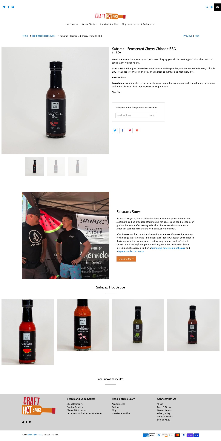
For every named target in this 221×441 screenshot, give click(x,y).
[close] (217, 1)
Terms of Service (165, 416)
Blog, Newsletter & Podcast (137, 24)
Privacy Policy (163, 413)
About (160, 404)
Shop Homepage (75, 404)
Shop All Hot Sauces (76, 410)
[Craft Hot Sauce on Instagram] (13, 7)
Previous (187, 35)
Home (25, 36)
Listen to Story (126, 259)
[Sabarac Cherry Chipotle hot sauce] (55, 100)
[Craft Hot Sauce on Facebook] (9, 7)
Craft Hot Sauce (34, 435)
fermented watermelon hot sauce (168, 248)
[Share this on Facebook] (122, 130)
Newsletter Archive (121, 413)
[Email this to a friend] (137, 130)
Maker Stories (89, 24)
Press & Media (164, 407)
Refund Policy (163, 420)
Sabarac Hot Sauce (110, 287)
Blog (114, 410)
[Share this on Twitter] (115, 130)
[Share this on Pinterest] (130, 130)
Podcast (116, 407)
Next (197, 35)
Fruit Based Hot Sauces (43, 36)
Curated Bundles (109, 24)
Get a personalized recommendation (84, 413)
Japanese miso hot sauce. (131, 251)
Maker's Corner (164, 410)
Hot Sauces (72, 24)
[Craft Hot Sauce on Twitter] (5, 7)
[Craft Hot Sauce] (110, 16)
